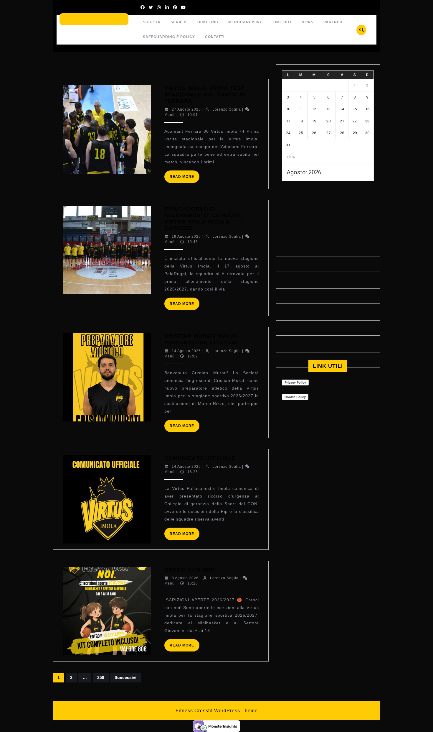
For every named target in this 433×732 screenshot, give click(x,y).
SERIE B (179, 22)
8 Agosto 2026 (185, 578)
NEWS (307, 22)
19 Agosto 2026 (186, 236)
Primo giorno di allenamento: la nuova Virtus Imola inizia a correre (202, 218)
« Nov (291, 157)
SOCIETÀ (152, 22)
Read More (184, 178)
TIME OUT (282, 22)
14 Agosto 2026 (186, 351)
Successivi (125, 677)
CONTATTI (214, 37)
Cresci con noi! (189, 570)
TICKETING (207, 22)
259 (100, 677)
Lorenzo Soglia (226, 109)
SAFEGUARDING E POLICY (169, 37)
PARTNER (333, 22)
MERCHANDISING (245, 22)
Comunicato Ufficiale (200, 458)
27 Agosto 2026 (186, 109)
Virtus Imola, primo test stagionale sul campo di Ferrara (205, 94)
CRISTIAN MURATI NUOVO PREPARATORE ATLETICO (201, 339)
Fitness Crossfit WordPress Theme (217, 710)
